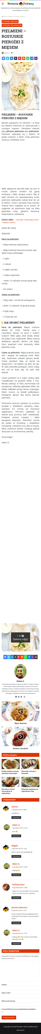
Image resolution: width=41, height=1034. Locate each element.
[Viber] (36, 58)
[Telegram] (31, 58)
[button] (20, 637)
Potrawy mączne (19, 16)
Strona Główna (8, 16)
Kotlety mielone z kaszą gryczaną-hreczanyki (10, 772)
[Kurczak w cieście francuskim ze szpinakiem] (11, 782)
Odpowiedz (16, 817)
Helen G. (7, 53)
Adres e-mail (6, 993)
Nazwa (4, 985)
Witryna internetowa (8, 1001)
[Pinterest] (19, 58)
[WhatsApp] (27, 58)
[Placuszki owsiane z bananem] (30, 764)
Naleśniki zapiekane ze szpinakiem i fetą (29, 790)
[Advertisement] (20, 165)
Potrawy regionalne (12, 25)
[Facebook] (3, 58)
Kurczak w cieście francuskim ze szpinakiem (8, 791)
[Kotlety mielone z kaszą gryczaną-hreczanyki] (11, 764)
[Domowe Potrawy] (20, 3)
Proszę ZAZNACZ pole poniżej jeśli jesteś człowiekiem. (19, 1009)
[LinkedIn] (11, 58)
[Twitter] (7, 58)
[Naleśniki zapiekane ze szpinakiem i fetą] (30, 782)
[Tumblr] (15, 58)
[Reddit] (23, 58)
